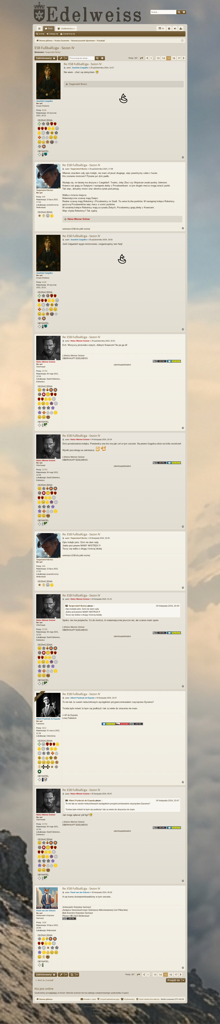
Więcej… (40, 29)
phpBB (105, 1006)
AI (163, 28)
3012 (44, 728)
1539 (44, 922)
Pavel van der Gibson (46, 911)
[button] (141, 58)
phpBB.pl (123, 1013)
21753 (44, 371)
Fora (50, 28)
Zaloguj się (53, 34)
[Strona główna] (88, 12)
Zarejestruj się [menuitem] (181, 29)
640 (43, 197)
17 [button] (179, 58)
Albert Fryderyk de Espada (48, 719)
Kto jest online (44, 989)
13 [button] (158, 58)
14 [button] (163, 58)
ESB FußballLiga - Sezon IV (54, 48)
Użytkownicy (67, 28)
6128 (44, 110)
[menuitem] (169, 28)
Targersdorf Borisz (53, 52)
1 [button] (151, 58)
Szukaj (41, 34)
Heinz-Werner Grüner (79, 219)
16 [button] (173, 58)
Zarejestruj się (69, 34)
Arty (103, 1010)
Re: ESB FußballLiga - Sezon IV (83, 64)
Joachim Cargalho (44, 101)
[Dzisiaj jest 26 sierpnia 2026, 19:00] (182, 41)
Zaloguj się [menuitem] (176, 29)
